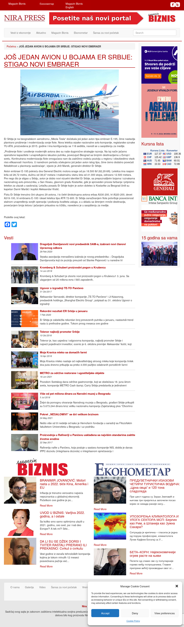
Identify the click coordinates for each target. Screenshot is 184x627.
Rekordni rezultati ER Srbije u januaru (64, 311)
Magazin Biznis (17, 3)
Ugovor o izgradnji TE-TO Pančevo (61, 288)
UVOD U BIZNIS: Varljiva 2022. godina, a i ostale (62, 514)
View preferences (164, 613)
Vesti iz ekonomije (20, 32)
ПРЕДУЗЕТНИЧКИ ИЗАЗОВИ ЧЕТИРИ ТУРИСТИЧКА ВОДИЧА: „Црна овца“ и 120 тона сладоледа (155, 485)
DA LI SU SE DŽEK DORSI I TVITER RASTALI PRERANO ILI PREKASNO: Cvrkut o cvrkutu (63, 545)
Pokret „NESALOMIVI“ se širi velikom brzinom (69, 414)
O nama (15, 587)
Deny (135, 613)
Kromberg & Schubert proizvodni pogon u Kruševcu (73, 267)
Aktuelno (41, 32)
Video (42, 587)
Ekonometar (81, 32)
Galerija (29, 587)
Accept (105, 613)
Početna (11, 46)
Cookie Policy (133, 620)
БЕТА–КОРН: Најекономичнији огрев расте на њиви (153, 553)
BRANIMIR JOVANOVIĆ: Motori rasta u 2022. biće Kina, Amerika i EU (64, 484)
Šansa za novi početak (106, 32)
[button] (177, 586)
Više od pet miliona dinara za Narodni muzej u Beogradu (75, 394)
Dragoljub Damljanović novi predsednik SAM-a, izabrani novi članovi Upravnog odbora (83, 246)
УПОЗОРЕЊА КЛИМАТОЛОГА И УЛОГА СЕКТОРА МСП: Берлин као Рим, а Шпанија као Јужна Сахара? (154, 521)
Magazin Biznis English (74, 5)
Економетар (47, 3)
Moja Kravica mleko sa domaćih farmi (63, 352)
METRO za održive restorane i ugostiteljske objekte (72, 373)
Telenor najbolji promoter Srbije (60, 332)
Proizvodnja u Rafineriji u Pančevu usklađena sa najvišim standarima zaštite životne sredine (87, 437)
